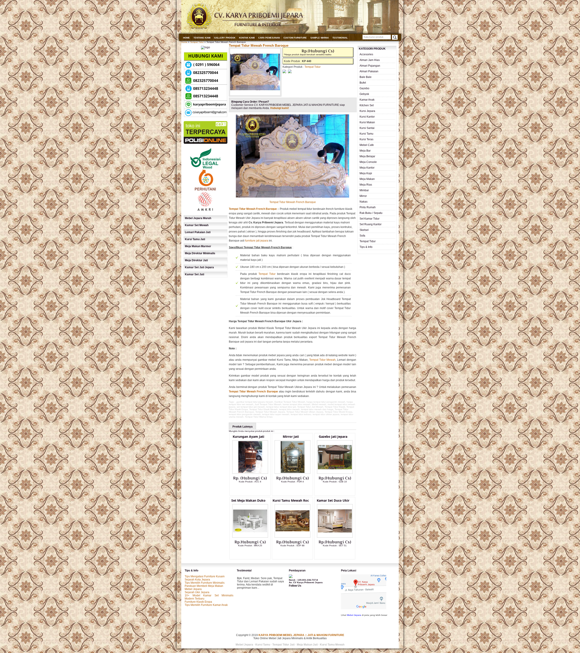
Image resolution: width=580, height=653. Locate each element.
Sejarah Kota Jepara (197, 579)
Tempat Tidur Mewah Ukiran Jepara (304, 412)
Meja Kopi (366, 173)
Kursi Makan (367, 122)
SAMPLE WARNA (319, 37)
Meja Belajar (367, 156)
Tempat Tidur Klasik (335, 407)
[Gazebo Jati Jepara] (335, 472)
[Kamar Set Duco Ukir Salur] (335, 536)
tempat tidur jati (288, 407)
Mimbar (364, 190)
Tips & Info (366, 247)
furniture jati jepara (256, 240)
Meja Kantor (367, 167)
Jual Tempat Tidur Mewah (268, 404)
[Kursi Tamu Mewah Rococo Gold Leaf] (292, 536)
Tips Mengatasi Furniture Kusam (205, 576)
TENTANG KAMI (201, 37)
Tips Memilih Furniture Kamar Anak (206, 605)
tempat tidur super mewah (275, 414)
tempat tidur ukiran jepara (326, 414)
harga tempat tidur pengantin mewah (326, 402)
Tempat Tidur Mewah (322, 359)
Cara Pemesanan (269, 37)
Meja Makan (367, 179)
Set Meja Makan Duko (248, 500)
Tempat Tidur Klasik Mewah (263, 409)
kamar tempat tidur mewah (296, 404)
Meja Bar (365, 150)
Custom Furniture (295, 37)
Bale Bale (366, 77)
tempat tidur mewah (289, 409)
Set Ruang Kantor (371, 224)
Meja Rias (366, 184)
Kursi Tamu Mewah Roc (291, 500)
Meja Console (368, 162)
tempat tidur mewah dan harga (317, 409)
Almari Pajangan (370, 65)
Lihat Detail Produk (253, 489)
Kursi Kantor (367, 116)
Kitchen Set (367, 105)
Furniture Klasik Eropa (198, 601)
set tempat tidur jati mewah (251, 407)
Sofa (362, 235)
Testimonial (340, 37)
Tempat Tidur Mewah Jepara (270, 412)
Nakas (363, 201)
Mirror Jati (291, 436)
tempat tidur (272, 407)
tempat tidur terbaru (301, 414)
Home (186, 37)
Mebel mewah (319, 404)
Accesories (366, 54)
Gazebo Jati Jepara (333, 436)
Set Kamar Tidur (369, 218)
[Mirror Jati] (292, 472)
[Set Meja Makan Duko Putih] (250, 536)
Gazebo (364, 88)
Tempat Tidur (197, 42)
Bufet (363, 82)
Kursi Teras (366, 139)
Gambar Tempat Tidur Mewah (289, 402)
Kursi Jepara (367, 111)
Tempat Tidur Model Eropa (338, 412)
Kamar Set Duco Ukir (333, 500)
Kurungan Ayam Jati (248, 436)
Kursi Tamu (366, 133)
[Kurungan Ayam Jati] (250, 472)
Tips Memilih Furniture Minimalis (205, 582)
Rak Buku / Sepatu (371, 213)
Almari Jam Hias (370, 60)
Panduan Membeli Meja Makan (204, 586)
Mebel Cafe (367, 145)
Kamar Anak (367, 99)
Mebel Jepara (193, 589)
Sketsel (364, 230)
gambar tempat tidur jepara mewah (255, 402)
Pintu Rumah (368, 207)
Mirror (363, 196)
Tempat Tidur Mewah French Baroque (258, 45)
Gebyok (364, 94)
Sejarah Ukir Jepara (197, 592)
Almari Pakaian (369, 71)
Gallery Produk (224, 37)
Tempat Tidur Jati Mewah (310, 407)
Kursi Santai (367, 128)
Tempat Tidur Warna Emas (259, 417)
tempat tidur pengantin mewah (245, 414)
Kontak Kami (247, 37)
